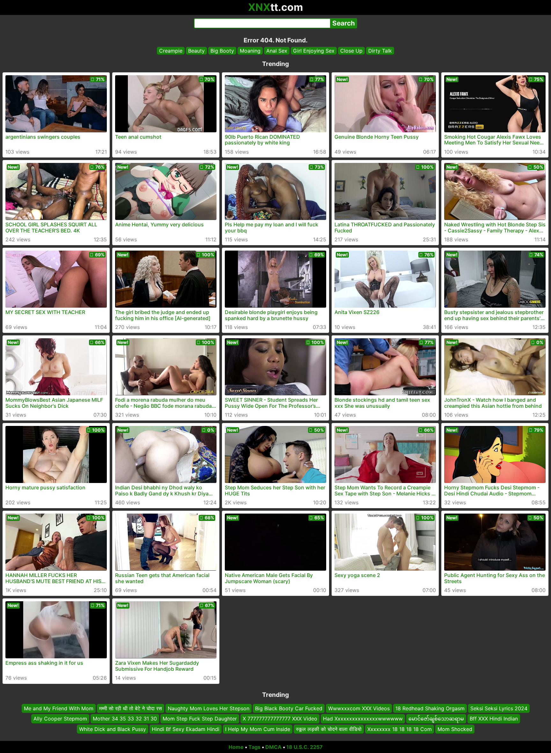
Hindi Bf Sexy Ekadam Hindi (185, 729)
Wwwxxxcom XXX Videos (359, 708)
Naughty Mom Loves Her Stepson (208, 708)
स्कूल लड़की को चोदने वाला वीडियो (329, 729)
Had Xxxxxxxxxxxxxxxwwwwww (363, 719)
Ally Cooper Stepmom (60, 719)
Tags (254, 747)
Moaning (250, 51)
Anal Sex (276, 51)
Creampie (170, 51)
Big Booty (222, 51)
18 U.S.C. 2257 (304, 747)
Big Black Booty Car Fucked (288, 708)
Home (236, 747)
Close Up (351, 51)
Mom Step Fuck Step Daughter (200, 719)
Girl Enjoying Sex (313, 51)
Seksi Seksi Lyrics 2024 (498, 708)
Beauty (196, 51)
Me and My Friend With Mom (58, 708)
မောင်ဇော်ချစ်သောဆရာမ (436, 719)
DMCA (273, 747)
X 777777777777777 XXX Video (280, 719)
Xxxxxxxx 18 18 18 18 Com (399, 729)
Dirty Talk (380, 51)
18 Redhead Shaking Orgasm (430, 708)
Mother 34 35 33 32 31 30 (125, 719)
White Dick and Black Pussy (112, 729)
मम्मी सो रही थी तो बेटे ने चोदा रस (130, 708)
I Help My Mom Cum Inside (257, 729)
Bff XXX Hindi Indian (494, 719)
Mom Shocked (454, 729)
